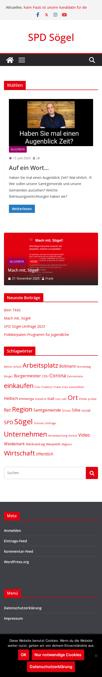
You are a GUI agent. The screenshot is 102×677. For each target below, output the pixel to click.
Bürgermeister (27, 376)
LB (38, 158)
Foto (38, 387)
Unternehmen (25, 434)
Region (22, 409)
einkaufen (19, 385)
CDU (45, 376)
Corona (58, 375)
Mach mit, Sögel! (23, 270)
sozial (85, 410)
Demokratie (75, 376)
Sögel (23, 421)
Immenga (26, 398)
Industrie (41, 399)
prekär (92, 399)
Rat (7, 410)
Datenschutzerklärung (23, 608)
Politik (83, 399)
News (33, 261)
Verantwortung (57, 435)
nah (64, 399)
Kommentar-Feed (18, 551)
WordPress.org (16, 561)
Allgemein (18, 149)
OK (23, 654)
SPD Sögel (51, 37)
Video (84, 435)
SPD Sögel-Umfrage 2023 (24, 326)
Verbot (72, 435)
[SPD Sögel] (10, 60)
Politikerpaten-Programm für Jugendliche (36, 334)
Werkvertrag (35, 444)
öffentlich (44, 454)
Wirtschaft (19, 453)
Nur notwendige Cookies (57, 654)
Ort (73, 397)
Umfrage (50, 423)
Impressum (13, 618)
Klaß (51, 398)
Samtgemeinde (47, 410)
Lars (58, 399)
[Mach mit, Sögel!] (51, 235)
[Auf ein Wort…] (51, 122)
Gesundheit (76, 387)
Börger (8, 376)
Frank (49, 278)
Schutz (66, 410)
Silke (76, 410)
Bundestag (84, 366)
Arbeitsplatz (40, 365)
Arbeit (17, 366)
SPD (8, 422)
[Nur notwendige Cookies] (95, 655)
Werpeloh (53, 444)
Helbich (11, 398)
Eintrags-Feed (15, 541)
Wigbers (67, 444)
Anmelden (12, 530)
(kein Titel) (12, 310)
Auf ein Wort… (29, 167)
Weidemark (14, 444)
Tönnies (39, 423)
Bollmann (67, 366)
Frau (65, 387)
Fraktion (47, 387)
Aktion (8, 366)
